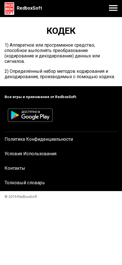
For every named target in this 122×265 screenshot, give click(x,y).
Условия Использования (30, 153)
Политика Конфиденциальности (39, 139)
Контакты (15, 168)
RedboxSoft (29, 8)
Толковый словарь (25, 182)
